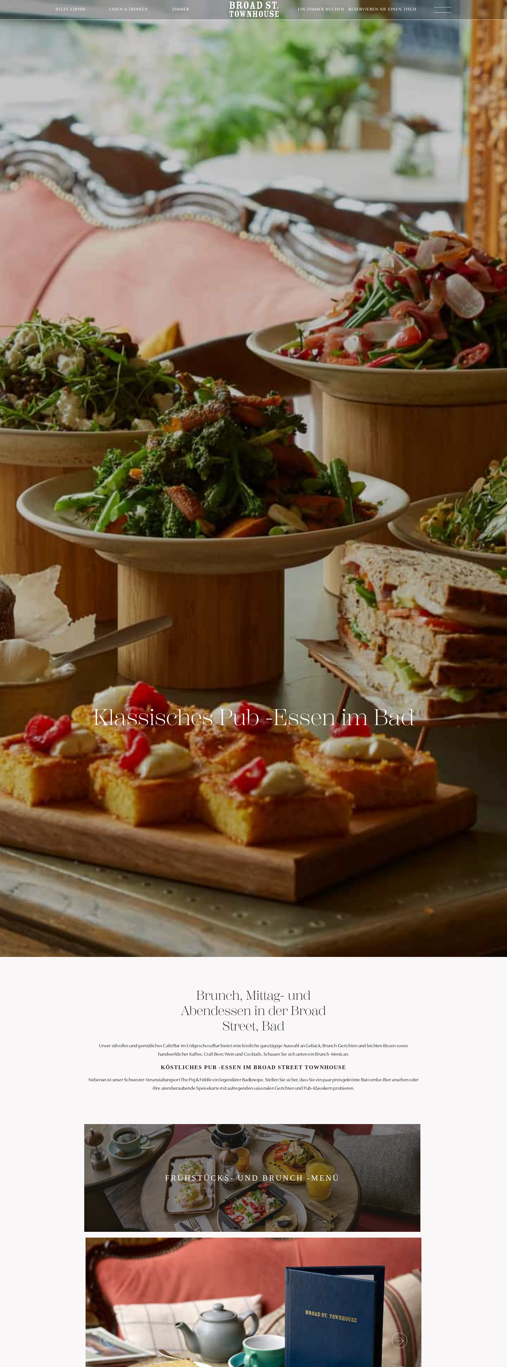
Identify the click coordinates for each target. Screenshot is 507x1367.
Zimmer (180, 9)
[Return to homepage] (254, 10)
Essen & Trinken (128, 9)
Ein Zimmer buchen (321, 9)
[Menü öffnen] (442, 10)
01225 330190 (70, 9)
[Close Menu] (489, 17)
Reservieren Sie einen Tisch (383, 9)
